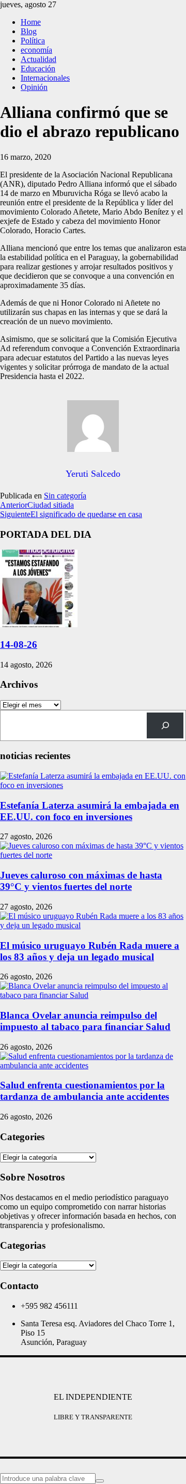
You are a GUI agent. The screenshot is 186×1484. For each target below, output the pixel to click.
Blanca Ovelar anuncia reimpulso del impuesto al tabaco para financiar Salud (85, 1021)
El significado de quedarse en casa (71, 514)
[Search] (165, 725)
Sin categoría (65, 495)
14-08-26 (18, 644)
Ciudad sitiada (37, 505)
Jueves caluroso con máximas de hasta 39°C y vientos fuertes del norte (81, 881)
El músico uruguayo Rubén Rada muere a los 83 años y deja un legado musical (89, 951)
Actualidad (38, 59)
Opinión (34, 87)
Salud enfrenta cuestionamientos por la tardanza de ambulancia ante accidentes (84, 1091)
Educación (38, 68)
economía (36, 50)
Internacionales (45, 77)
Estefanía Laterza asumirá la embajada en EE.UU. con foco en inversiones (89, 811)
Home (31, 22)
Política (33, 40)
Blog (29, 31)
